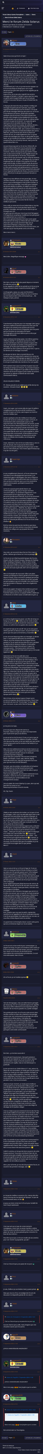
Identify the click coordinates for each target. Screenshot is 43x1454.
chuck (14, 854)
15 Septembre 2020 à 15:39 (10, 1284)
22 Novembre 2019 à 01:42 (10, 467)
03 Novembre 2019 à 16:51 (10, 317)
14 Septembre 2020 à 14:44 (10, 1189)
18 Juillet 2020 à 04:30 (9, 998)
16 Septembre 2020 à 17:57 (10, 1311)
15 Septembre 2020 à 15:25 (10, 1221)
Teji (13, 712)
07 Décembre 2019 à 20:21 (10, 547)
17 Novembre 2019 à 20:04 (10, 403)
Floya (14, 800)
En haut (4, 1437)
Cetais (14, 1181)
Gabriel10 (16, 1038)
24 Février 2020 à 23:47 (9, 807)
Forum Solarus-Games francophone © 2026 (29, 1450)
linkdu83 (15, 963)
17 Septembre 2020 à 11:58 (10, 1343)
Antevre (15, 395)
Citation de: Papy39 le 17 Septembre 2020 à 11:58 (19, 1377)
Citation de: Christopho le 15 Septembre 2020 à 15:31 (20, 1317)
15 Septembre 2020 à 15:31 (10, 1259)
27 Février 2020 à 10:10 (9, 861)
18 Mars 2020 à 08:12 (8, 940)
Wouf (14, 268)
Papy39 (15, 1335)
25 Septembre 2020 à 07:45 (10, 1404)
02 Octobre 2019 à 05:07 (9, 49)
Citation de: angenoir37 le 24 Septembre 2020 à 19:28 (20, 1410)
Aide (39, 1452)
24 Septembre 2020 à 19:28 (10, 1371)
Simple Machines (16, 1447)
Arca (14, 1213)
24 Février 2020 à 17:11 (9, 721)
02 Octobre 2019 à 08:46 (9, 251)
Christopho (16, 240)
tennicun (15, 932)
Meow (14, 40)
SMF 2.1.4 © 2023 (7, 1447)
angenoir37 (16, 306)
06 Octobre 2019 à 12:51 (9, 277)
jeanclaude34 (17, 1395)
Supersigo (16, 459)
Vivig (14, 603)
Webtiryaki (11, 1445)
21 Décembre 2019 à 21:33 (10, 614)
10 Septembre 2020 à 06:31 (10, 1046)
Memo (14, 989)
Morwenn (16, 539)
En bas (4, 32)
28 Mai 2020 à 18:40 (8, 972)
